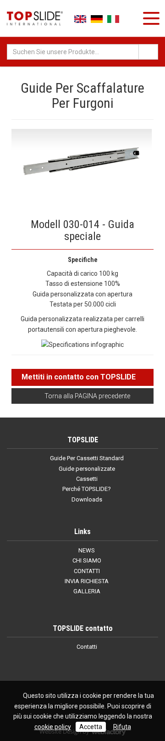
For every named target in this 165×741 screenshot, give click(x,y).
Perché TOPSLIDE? (86, 488)
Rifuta (122, 726)
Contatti (86, 646)
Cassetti (86, 478)
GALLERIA (86, 591)
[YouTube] (75, 668)
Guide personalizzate (86, 468)
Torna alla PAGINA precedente (86, 396)
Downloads (86, 499)
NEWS (86, 550)
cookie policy (52, 726)
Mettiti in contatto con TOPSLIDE (79, 377)
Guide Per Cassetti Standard (86, 458)
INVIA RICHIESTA (86, 581)
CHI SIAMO (86, 560)
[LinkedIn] (60, 668)
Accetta (90, 726)
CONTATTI (86, 571)
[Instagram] (90, 668)
